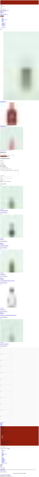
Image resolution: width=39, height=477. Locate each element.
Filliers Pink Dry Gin (3, 150)
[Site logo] (2, 10)
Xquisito (1, 424)
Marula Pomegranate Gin (3, 125)
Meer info (1, 470)
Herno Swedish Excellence (4, 245)
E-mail (1, 178)
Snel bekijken (2, 209)
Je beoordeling (2, 175)
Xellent (1, 427)
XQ (0, 425)
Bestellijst (1, 3)
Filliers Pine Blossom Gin (4, 210)
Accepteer (4, 470)
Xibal (1, 426)
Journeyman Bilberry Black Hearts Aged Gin (7, 280)
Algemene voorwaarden (5, 431)
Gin (10, 181)
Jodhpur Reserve (3, 274)
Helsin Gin (2, 239)
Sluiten (1, 466)
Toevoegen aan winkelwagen (4, 156)
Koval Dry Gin (2, 309)
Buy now (9, 156)
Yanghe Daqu (2, 422)
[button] (3, 241)
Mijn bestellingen (4, 430)
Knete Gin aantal (3, 155)
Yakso (1, 423)
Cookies (3, 429)
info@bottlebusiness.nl (6, 442)
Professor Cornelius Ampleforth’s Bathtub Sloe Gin (8, 315)
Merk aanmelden (4, 432)
